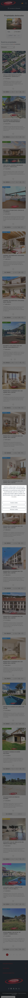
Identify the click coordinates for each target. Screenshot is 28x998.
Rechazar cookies (14, 509)
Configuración (14, 506)
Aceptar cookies (14, 502)
